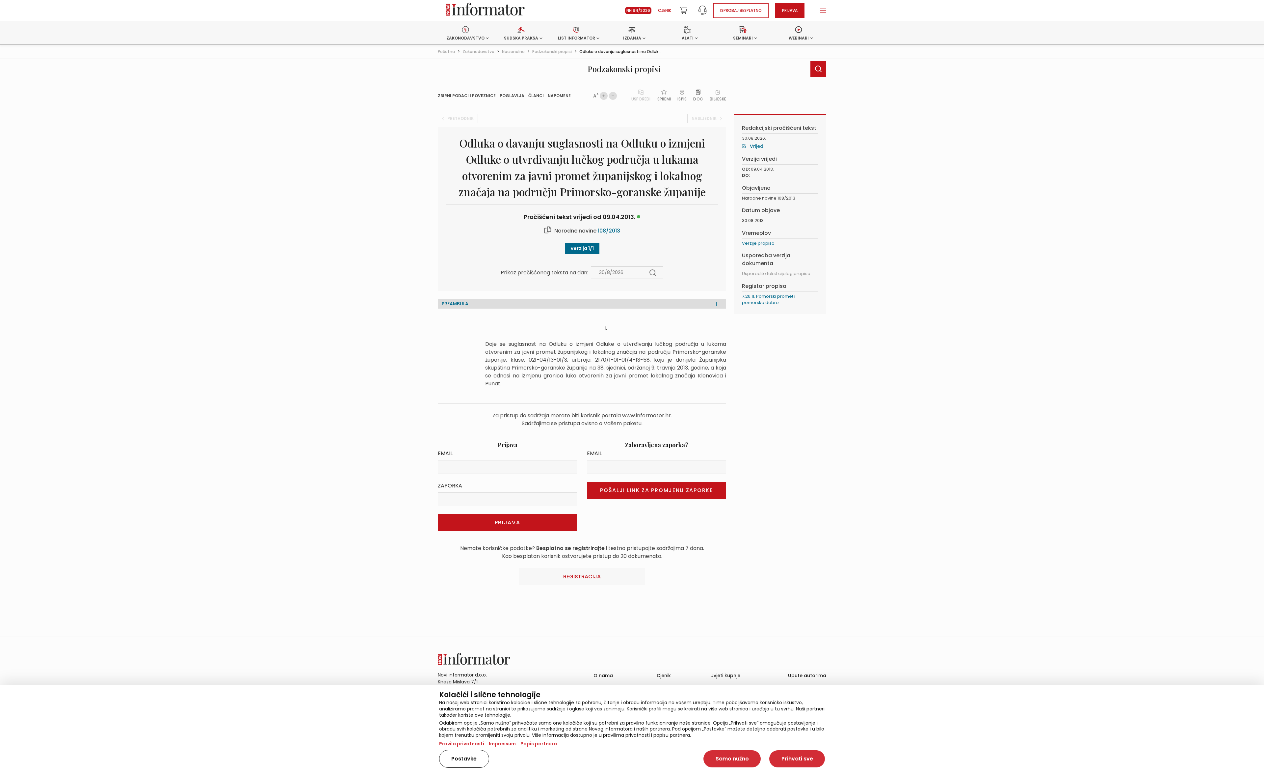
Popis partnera (538, 743)
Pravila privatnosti (461, 743)
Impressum (502, 743)
